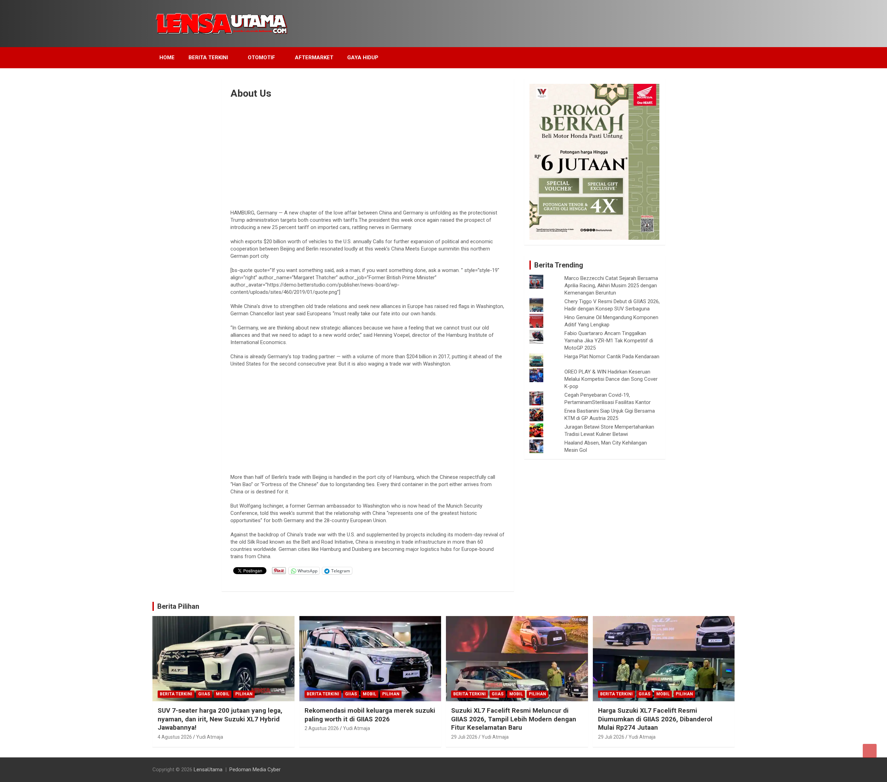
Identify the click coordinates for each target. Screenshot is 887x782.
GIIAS (204, 694)
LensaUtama (208, 769)
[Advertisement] (367, 151)
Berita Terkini (208, 57)
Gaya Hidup (362, 57)
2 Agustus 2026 (322, 728)
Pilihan (244, 694)
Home (167, 57)
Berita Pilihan (178, 606)
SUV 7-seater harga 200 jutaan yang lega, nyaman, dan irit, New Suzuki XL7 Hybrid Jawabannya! (220, 718)
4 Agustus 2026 (175, 737)
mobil (222, 694)
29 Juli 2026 (464, 737)
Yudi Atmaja (209, 737)
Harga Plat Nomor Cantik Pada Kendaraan (611, 356)
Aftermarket (314, 57)
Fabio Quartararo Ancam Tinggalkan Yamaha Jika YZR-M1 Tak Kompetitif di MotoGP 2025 (608, 340)
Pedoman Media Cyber (255, 769)
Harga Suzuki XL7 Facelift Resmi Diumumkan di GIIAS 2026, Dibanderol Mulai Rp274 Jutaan (655, 718)
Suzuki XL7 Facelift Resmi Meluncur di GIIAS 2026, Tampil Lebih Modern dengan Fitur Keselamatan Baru (513, 718)
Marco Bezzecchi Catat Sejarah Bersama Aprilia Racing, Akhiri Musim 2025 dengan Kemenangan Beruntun (611, 285)
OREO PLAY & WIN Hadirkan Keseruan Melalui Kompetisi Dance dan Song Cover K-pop (611, 379)
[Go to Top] (870, 751)
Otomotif (261, 57)
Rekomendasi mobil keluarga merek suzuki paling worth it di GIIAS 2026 (370, 714)
